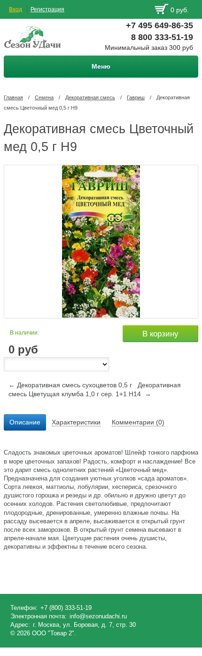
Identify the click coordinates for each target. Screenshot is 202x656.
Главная (13, 97)
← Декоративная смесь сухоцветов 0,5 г (70, 385)
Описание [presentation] (24, 422)
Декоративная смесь (90, 97)
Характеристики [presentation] (76, 422)
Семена (44, 97)
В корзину (160, 333)
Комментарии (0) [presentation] (138, 422)
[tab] (25, 422)
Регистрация (47, 9)
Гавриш (136, 97)
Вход (15, 9)
